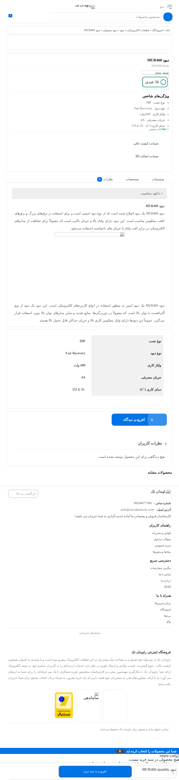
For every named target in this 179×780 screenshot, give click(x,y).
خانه (167, 30)
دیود (122, 30)
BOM (167, 587)
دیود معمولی (110, 30)
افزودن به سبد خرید (95, 771)
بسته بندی (162, 72)
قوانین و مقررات (161, 533)
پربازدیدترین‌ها (163, 603)
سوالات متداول (162, 539)
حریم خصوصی (162, 545)
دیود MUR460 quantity (159, 769)
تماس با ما (165, 574)
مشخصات (132, 179)
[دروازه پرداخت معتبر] (64, 717)
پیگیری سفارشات (160, 568)
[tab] (161, 179)
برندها (167, 615)
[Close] (1, 751)
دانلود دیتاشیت (150, 193)
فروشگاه (157, 30)
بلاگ (168, 622)
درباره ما (166, 580)
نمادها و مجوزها (162, 551)
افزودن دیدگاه (134, 420)
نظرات (106, 179)
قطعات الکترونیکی (138, 30)
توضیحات (158, 179)
